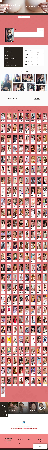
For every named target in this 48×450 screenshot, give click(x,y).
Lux (43, 142)
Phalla (38, 195)
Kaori (44, 313)
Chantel (2, 195)
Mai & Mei (26, 216)
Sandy (32, 364)
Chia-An (2, 313)
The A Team (27, 120)
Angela (8, 313)
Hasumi (26, 344)
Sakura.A (44, 216)
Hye (13, 142)
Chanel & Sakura (14, 217)
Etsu (7, 206)
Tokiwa (8, 354)
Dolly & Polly (20, 196)
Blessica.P (2, 216)
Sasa (1, 292)
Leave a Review (37, 98)
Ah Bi (26, 227)
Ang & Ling (45, 131)
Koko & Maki (32, 293)
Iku (13, 364)
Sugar (20, 227)
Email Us (30, 439)
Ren (25, 303)
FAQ (46, 6)
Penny (38, 364)
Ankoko (44, 303)
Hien (19, 185)
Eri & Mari (26, 185)
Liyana (8, 344)
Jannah (8, 216)
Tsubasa (38, 227)
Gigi (25, 364)
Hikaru (14, 185)
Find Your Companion (21, 16)
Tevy (43, 292)
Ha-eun (8, 131)
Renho (26, 206)
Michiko (2, 364)
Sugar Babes (21, 292)
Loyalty (43, 6)
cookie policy (40, 446)
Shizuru (26, 354)
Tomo (14, 303)
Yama (20, 344)
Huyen (32, 195)
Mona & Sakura (2, 153)
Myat (26, 238)
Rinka (32, 354)
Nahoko (32, 344)
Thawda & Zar (32, 132)
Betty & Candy (26, 132)
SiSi (37, 142)
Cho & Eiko (8, 142)
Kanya (20, 313)
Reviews (35, 6)
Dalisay (2, 131)
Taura (20, 238)
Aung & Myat (14, 239)
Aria (1, 185)
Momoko (14, 354)
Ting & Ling (3, 303)
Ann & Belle (3, 142)
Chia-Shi (32, 303)
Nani (32, 216)
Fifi (13, 313)
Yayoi (8, 364)
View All (4, 414)
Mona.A (2, 344)
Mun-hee (32, 120)
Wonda (44, 354)
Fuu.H (8, 238)
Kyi (7, 120)
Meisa (8, 227)
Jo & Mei (20, 131)
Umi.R (2, 238)
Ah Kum (20, 216)
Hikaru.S (2, 120)
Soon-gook (14, 292)
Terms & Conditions (20, 439)
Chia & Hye (21, 142)
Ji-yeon (44, 195)
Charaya (14, 120)
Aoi (37, 354)
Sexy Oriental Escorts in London (11, 6)
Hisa (25, 292)
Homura (20, 303)
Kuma (20, 354)
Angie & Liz (39, 131)
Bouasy (8, 185)
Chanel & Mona (38, 121)
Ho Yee (20, 364)
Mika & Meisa (32, 228)
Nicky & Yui (33, 313)
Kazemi (8, 195)
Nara (2, 206)
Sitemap (19, 443)
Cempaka (14, 195)
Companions (28, 6)
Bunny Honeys (32, 261)
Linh (37, 313)
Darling (44, 238)
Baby (14, 344)
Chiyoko (44, 344)
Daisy (26, 195)
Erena (14, 131)
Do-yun (44, 120)
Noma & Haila (20, 250)
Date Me (40, 28)
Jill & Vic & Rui (14, 174)
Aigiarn (38, 185)
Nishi (32, 185)
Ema (37, 344)
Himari (38, 292)
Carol (14, 206)
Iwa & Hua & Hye (44, 174)
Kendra (26, 313)
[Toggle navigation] (25, 6)
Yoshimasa (2, 227)
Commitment (8, 438)
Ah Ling (32, 142)
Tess (19, 206)
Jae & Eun (32, 206)
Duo (32, 6)
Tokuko (8, 303)
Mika (44, 227)
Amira (38, 303)
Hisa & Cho (39, 216)
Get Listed (39, 6)
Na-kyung (44, 364)
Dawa (32, 238)
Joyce (44, 185)
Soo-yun (8, 292)
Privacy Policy (19, 440)
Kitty (38, 238)
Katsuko (20, 120)
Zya (13, 227)
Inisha (38, 206)
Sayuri (2, 354)
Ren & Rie (26, 142)
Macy (44, 206)
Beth (1, 395)
